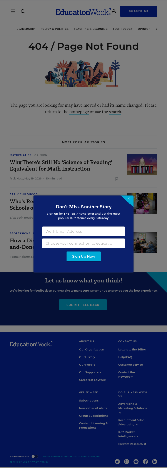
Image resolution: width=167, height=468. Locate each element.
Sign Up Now (83, 256)
